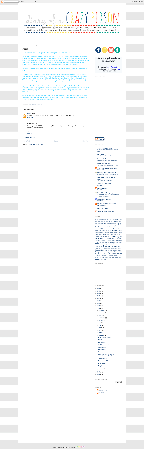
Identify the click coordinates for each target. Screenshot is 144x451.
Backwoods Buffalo (103, 159)
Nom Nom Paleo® (102, 208)
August (101, 320)
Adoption (97, 221)
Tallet (113, 252)
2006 (98, 374)
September (102, 318)
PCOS (97, 244)
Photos (110, 244)
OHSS (111, 242)
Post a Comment (30, 137)
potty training (98, 246)
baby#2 (100, 223)
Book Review (100, 225)
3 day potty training (100, 219)
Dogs (101, 228)
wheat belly (118, 257)
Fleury (101, 232)
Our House (115, 242)
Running (104, 250)
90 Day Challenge (112, 219)
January (101, 369)
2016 (98, 288)
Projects (103, 248)
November (102, 313)
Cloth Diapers (98, 227)
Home (56, 141)
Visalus (101, 257)
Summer (103, 252)
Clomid (119, 225)
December (102, 310)
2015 (98, 291)
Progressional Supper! (104, 337)
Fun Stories (110, 232)
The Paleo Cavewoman (104, 183)
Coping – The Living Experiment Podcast (107, 174)
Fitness (114, 230)
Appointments (105, 221)
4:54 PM (29, 133)
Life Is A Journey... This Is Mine (106, 204)
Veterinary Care (118, 255)
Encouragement (107, 228)
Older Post (85, 141)
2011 (98, 301)
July (100, 323)
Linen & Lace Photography (105, 193)
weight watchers (109, 257)
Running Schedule (112, 250)
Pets (100, 244)
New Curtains (102, 342)
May (100, 327)
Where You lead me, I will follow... (107, 168)
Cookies (104, 227)
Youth (104, 259)
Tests (116, 252)
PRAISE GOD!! (102, 349)
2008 (98, 308)
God (104, 234)
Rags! (100, 366)
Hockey (102, 236)
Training (102, 253)
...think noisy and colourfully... (106, 211)
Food (105, 232)
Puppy (108, 248)
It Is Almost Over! (101, 205)
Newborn (97, 242)
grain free (110, 234)
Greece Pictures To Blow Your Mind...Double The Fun (106, 355)
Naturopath (119, 240)
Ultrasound (98, 255)
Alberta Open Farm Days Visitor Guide (107, 160)
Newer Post (26, 141)
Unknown (101, 393)
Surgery (108, 252)
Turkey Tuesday (117, 253)
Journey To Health (104, 238)
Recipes (99, 185)
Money (113, 240)
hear (120, 234)
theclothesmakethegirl (104, 163)
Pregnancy (108, 246)
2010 (98, 303)
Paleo (120, 242)
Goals (100, 234)
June (100, 325)
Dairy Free (113, 227)
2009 (98, 306)
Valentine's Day (102, 358)
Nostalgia (99, 189)
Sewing (120, 250)
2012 (98, 298)
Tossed (97, 253)
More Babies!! (102, 352)
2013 (98, 296)
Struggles (98, 252)
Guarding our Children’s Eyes (104, 156)
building (109, 225)
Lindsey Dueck (103, 390)
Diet (117, 227)
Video (96, 257)
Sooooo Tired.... (102, 347)
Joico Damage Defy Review (104, 180)
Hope (106, 236)
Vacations (104, 255)
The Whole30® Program (104, 148)
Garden (116, 232)
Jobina (29, 113)
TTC (109, 253)
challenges (114, 225)
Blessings (113, 223)
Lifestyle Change (100, 240)
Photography (105, 244)
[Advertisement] (108, 120)
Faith (113, 228)
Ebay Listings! (102, 363)
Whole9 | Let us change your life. (107, 173)
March (100, 332)
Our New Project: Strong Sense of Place (107, 165)
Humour (110, 236)
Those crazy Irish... (103, 361)
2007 (98, 372)
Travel (105, 253)
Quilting (119, 248)
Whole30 (97, 259)
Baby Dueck (114, 221)
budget (105, 225)
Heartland (97, 236)
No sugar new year (104, 242)
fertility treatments (107, 230)
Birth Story (108, 223)
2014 (98, 293)
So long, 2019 (100, 169)
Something (100, 200)
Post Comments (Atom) (36, 144)
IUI (121, 236)
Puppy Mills (113, 248)
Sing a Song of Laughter (104, 199)
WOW (100, 339)
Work (102, 259)
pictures (115, 244)
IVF (96, 238)
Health (116, 234)
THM (120, 252)
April (100, 330)
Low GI (108, 240)
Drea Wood (100, 154)
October (101, 315)
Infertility (115, 236)
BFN (103, 223)
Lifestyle (119, 238)
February (101, 335)
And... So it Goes (102, 188)
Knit (113, 238)
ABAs (120, 219)
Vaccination (110, 255)
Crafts (108, 227)
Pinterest (119, 244)
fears (100, 230)
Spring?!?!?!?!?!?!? (103, 344)
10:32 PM (30, 118)
